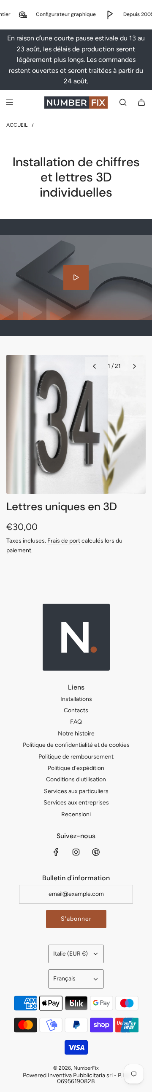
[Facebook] (56, 852)
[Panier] (141, 102)
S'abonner (76, 918)
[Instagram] (76, 852)
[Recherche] (123, 102)
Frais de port (63, 540)
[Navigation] (9, 102)
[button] (94, 366)
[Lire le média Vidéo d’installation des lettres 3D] (76, 277)
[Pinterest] (96, 852)
